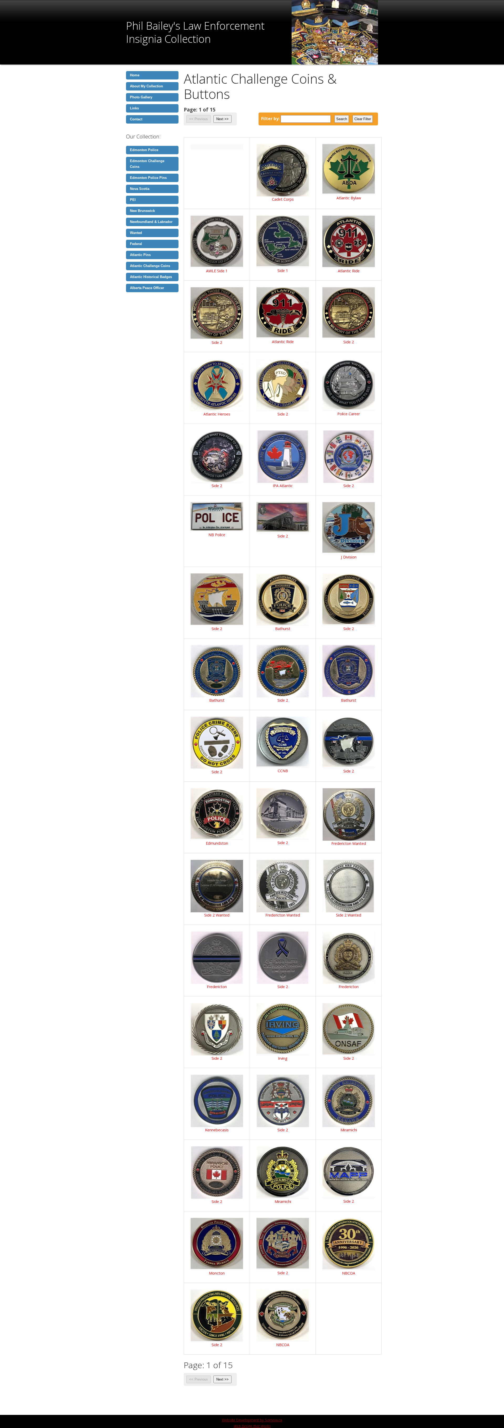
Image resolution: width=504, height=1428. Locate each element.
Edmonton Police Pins (148, 178)
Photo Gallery (141, 97)
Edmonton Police (144, 150)
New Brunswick (142, 211)
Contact (136, 119)
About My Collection (146, 86)
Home (134, 75)
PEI (133, 200)
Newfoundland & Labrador (151, 222)
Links (134, 108)
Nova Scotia (139, 189)
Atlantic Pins (140, 255)
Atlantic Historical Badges (151, 277)
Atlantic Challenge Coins (150, 266)
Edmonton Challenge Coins (147, 164)
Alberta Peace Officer (147, 288)
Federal (136, 244)
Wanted (136, 233)
